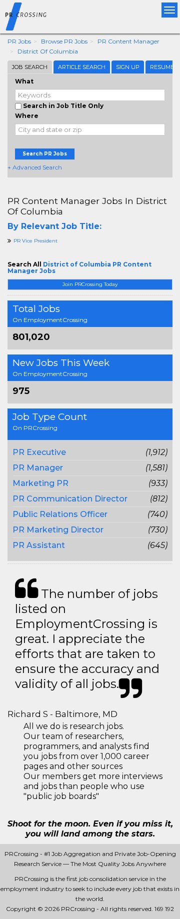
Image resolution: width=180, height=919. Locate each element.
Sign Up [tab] (128, 67)
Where (26, 116)
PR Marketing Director (58, 529)
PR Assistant (38, 545)
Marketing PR (40, 483)
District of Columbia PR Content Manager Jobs (80, 267)
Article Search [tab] (82, 67)
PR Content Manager (129, 41)
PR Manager (37, 467)
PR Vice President (36, 241)
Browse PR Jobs (64, 41)
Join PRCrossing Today (90, 284)
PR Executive (39, 452)
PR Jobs (19, 41)
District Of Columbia (48, 51)
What (24, 81)
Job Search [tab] (30, 67)
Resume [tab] (162, 67)
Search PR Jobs (44, 153)
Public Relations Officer (60, 514)
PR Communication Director (70, 499)
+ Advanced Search (35, 167)
